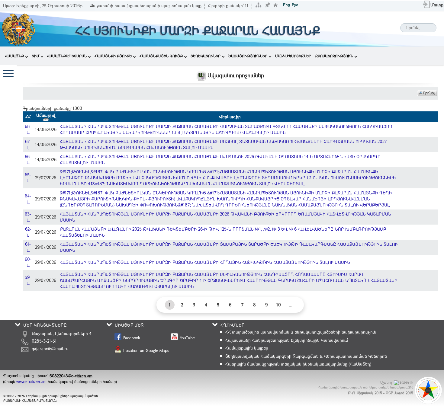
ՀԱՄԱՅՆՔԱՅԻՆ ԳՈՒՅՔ (161, 55)
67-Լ (28, 144)
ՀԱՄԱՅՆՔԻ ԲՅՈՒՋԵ (113, 55)
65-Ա (28, 178)
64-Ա (28, 199)
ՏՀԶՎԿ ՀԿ (406, 383)
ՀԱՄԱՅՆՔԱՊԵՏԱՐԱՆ (67, 55)
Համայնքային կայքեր (246, 348)
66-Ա (28, 159)
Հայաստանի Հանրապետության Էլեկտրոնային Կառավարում (286, 340)
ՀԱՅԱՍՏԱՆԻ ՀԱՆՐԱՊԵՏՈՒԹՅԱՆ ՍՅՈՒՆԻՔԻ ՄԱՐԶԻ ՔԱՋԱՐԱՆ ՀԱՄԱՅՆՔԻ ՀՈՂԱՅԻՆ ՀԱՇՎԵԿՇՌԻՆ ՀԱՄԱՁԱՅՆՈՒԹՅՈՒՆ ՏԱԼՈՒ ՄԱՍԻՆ (205, 262)
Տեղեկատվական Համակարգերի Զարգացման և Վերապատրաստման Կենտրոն (306, 356)
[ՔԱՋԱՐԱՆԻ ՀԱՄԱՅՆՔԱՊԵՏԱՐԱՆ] (18, 28)
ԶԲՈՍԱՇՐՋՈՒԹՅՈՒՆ (334, 55)
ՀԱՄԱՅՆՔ (14, 55)
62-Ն (28, 232)
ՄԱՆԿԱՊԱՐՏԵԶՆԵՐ (293, 55)
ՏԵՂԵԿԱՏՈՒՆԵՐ (205, 55)
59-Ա (28, 280)
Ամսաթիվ (45, 115)
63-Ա (28, 217)
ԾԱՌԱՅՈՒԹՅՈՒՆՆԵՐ (247, 55)
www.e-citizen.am (31, 381)
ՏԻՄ (35, 55)
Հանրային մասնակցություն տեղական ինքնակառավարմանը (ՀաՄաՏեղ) (298, 364)
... (290, 305)
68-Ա (28, 129)
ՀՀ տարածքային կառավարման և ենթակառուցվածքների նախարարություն (300, 332)
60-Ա (28, 262)
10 (278, 305)
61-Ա (28, 247)
